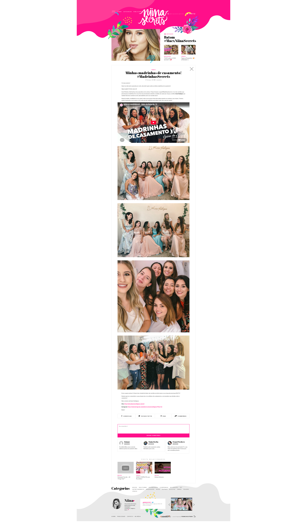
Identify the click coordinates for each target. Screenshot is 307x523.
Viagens (186, 489)
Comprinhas (164, 487)
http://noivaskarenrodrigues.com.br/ (134, 404)
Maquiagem (150, 489)
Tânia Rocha (153, 442)
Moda (158, 489)
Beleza (120, 475)
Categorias (127, 11)
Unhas (179, 489)
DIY (181, 487)
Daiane (127, 442)
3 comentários (158, 80)
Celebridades (153, 487)
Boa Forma (143, 487)
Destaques (169, 34)
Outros (164, 489)
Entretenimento (138, 489)
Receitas (172, 489)
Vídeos (183, 56)
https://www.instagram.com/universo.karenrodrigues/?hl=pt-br (145, 407)
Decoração (174, 487)
